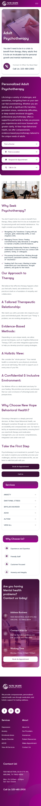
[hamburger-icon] (36, 3)
